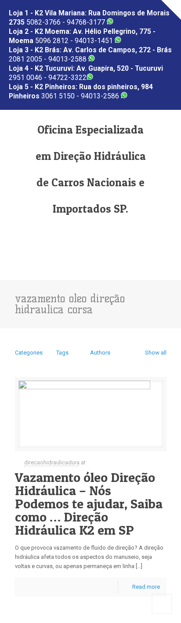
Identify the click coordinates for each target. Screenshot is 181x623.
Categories (29, 352)
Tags (62, 352)
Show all (155, 352)
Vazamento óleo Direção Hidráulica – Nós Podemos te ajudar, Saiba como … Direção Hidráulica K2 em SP (89, 503)
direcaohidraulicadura (52, 462)
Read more (146, 586)
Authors (100, 352)
